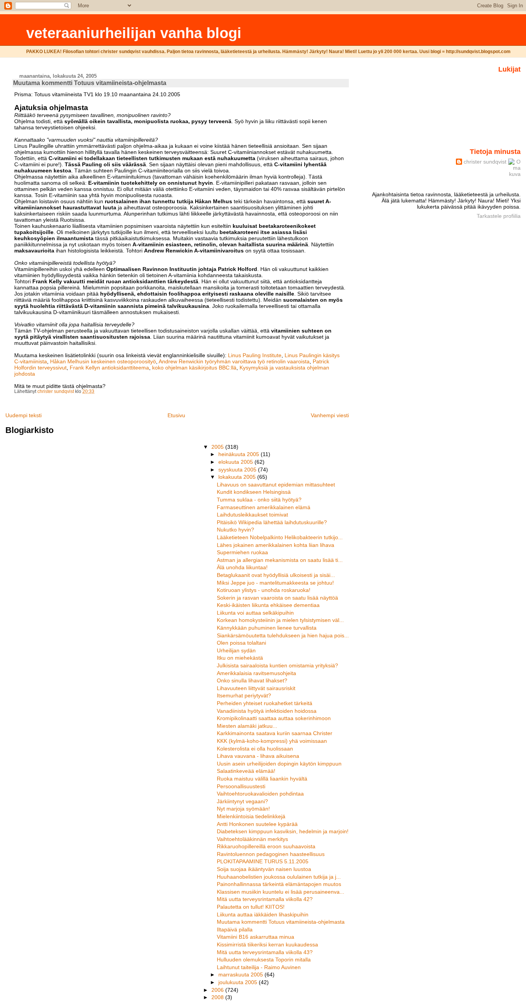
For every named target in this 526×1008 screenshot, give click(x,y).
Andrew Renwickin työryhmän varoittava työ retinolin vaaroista (234, 361)
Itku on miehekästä (240, 658)
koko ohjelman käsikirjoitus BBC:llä (194, 367)
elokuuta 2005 (236, 462)
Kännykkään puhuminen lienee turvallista (267, 628)
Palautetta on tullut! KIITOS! (251, 907)
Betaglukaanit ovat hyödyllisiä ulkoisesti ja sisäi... (276, 575)
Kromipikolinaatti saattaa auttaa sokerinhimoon (274, 718)
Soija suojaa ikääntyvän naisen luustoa (264, 869)
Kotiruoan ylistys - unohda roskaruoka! (263, 590)
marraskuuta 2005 (241, 974)
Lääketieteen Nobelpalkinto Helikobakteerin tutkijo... (280, 537)
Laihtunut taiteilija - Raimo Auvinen (259, 967)
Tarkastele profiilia (499, 216)
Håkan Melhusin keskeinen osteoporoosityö (103, 361)
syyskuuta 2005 (238, 469)
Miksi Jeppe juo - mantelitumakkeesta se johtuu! (275, 583)
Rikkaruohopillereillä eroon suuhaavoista (266, 846)
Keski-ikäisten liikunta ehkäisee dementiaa (268, 605)
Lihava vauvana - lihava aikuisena (258, 756)
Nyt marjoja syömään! (243, 809)
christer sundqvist (485, 162)
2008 (218, 997)
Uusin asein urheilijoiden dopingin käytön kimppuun (279, 764)
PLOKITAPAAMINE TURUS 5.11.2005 (262, 861)
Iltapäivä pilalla (235, 929)
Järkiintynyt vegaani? (242, 801)
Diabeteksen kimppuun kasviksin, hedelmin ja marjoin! (282, 831)
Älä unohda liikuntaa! (242, 567)
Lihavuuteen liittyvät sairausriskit (256, 688)
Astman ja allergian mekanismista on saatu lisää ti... (280, 560)
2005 (218, 447)
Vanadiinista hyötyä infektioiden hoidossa (267, 711)
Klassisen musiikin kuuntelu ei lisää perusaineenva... (280, 892)
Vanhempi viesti (330, 415)
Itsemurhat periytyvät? (244, 695)
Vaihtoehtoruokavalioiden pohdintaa (260, 794)
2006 (218, 990)
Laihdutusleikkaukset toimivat (252, 515)
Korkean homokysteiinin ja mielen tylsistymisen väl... (280, 620)
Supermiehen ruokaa (242, 552)
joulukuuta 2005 (238, 982)
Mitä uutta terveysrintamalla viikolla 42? (265, 899)
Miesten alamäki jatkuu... (247, 726)
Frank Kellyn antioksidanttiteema (109, 367)
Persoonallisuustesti (241, 786)
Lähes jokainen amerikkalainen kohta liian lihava (275, 545)
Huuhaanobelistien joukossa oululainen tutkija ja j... (279, 877)
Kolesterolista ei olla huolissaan (255, 749)
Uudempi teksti (23, 415)
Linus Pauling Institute (254, 355)
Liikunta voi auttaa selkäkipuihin (255, 613)
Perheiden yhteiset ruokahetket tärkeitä (264, 703)
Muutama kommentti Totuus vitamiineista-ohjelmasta (281, 922)
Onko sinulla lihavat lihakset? (252, 680)
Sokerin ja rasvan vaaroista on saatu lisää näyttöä (277, 598)
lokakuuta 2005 (237, 477)
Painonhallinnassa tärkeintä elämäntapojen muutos (279, 884)
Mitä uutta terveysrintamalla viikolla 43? (265, 952)
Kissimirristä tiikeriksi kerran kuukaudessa (267, 944)
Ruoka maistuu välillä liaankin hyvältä (262, 779)
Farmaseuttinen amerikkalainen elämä (263, 507)
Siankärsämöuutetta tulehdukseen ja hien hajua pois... (283, 635)
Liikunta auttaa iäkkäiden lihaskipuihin (262, 914)
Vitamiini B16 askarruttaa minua (255, 937)
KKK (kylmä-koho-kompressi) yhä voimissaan (272, 741)
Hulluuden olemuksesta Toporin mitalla (264, 959)
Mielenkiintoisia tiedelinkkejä (251, 816)
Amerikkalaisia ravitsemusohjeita (256, 673)
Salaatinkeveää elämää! (246, 771)
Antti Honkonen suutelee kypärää (257, 824)
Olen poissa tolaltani (241, 643)
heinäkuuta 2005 (239, 454)
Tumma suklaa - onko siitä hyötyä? (259, 499)
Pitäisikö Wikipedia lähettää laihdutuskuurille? (272, 522)
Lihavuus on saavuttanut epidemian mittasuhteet (276, 484)
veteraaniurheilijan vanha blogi (133, 33)
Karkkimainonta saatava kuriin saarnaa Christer (274, 733)
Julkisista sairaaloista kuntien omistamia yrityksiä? (277, 665)
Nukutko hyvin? (235, 530)
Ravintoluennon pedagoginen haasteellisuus (271, 854)
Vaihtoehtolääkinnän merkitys (252, 839)
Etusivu (176, 415)
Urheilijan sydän (236, 650)
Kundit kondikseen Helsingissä (254, 492)
